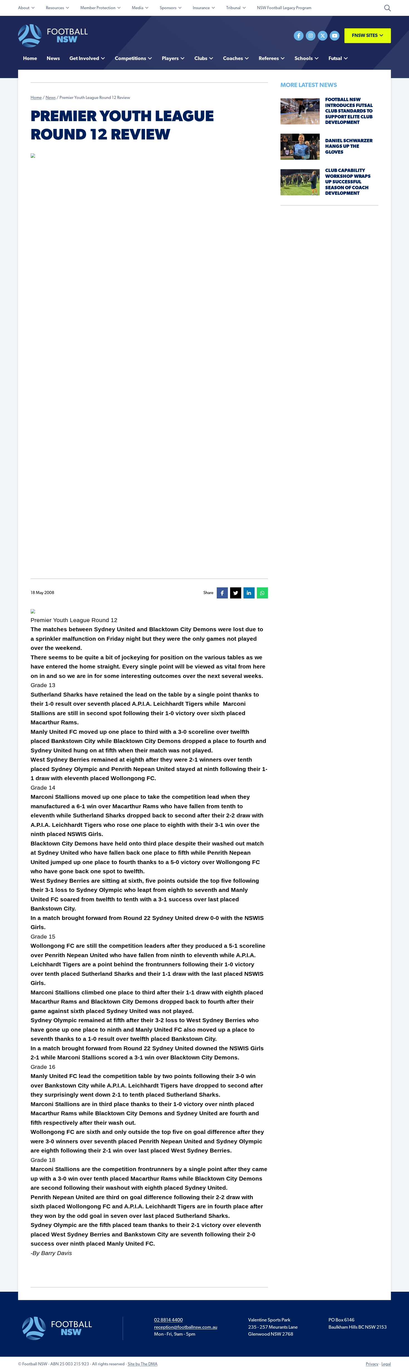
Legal (386, 1364)
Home (36, 98)
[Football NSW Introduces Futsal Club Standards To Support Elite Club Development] (300, 111)
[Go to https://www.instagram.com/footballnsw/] (311, 36)
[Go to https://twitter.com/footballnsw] (322, 36)
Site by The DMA (142, 1364)
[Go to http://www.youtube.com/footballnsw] (334, 36)
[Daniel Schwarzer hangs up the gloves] (300, 146)
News (51, 98)
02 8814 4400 (168, 1320)
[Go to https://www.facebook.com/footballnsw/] (299, 36)
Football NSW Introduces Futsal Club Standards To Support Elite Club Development (349, 111)
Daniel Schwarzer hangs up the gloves (349, 147)
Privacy (372, 1364)
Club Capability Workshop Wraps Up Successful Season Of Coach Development (348, 182)
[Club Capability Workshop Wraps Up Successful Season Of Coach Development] (300, 182)
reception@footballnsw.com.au (185, 1327)
